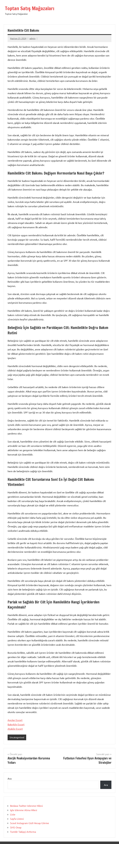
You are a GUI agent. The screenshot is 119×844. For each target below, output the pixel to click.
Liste (12, 814)
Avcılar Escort (15, 720)
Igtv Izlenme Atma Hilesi (23, 810)
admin (32, 38)
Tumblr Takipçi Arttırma (23, 831)
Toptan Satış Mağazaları (29, 8)
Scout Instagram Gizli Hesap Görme (29, 823)
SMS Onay (15, 827)
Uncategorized (17, 737)
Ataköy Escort (15, 728)
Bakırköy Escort (16, 724)
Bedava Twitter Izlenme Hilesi (26, 805)
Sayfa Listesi (17, 818)
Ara (9, 778)
